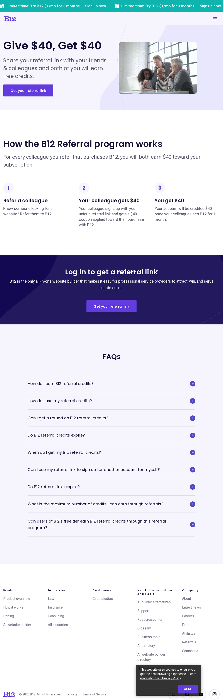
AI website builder (17, 625)
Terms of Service (94, 694)
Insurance (55, 607)
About (186, 599)
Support (143, 611)
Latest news (191, 607)
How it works (13, 607)
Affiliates (189, 633)
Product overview (16, 599)
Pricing (8, 616)
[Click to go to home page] (10, 18)
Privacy (73, 694)
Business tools (148, 637)
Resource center (149, 619)
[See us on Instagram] (214, 694)
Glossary (144, 628)
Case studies (103, 599)
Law (51, 599)
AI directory (146, 646)
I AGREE (188, 689)
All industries (58, 625)
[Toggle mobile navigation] (215, 18)
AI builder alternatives (154, 602)
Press (186, 625)
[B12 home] (9, 694)
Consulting (56, 616)
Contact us (190, 651)
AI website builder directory (151, 657)
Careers (188, 616)
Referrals (189, 642)
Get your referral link (28, 90)
